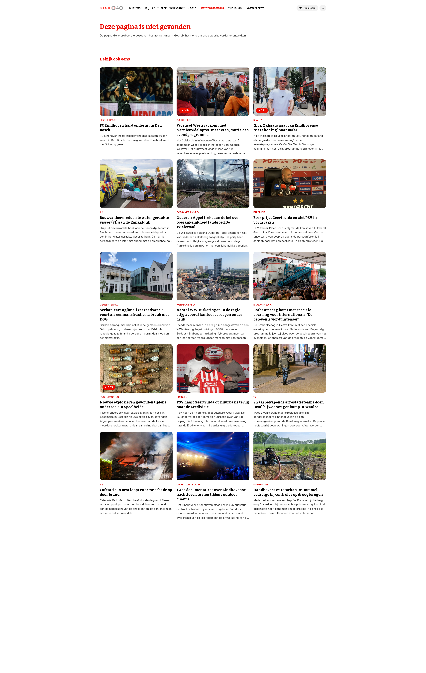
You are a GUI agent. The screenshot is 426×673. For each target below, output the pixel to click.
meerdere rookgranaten (115, 425)
